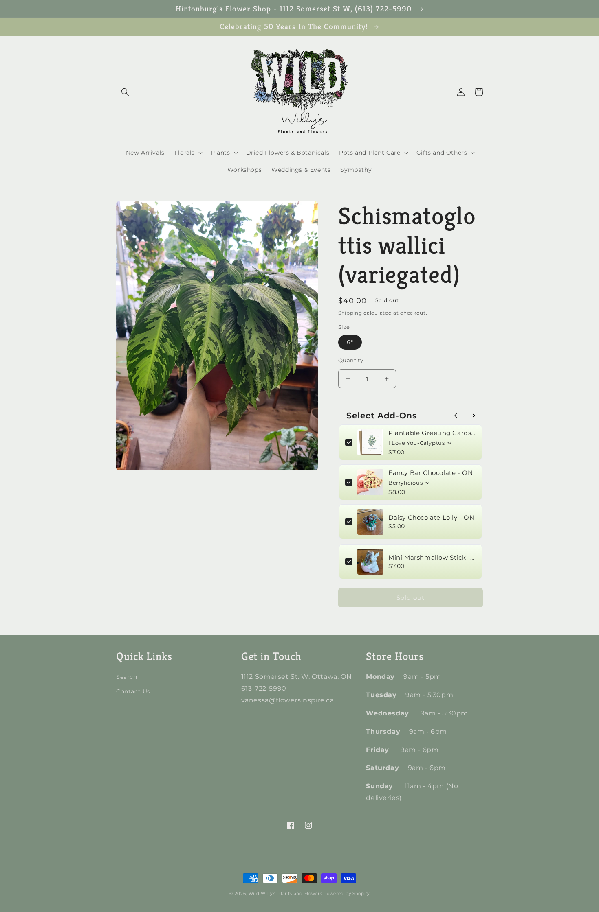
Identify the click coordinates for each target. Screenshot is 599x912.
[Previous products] (456, 415)
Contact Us (133, 691)
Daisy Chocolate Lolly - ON (431, 517)
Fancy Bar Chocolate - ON (430, 473)
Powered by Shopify (347, 893)
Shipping (350, 313)
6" (350, 342)
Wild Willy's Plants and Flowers (285, 893)
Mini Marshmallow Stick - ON (432, 557)
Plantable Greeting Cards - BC (432, 433)
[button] (125, 92)
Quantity (350, 360)
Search (126, 676)
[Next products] (474, 415)
